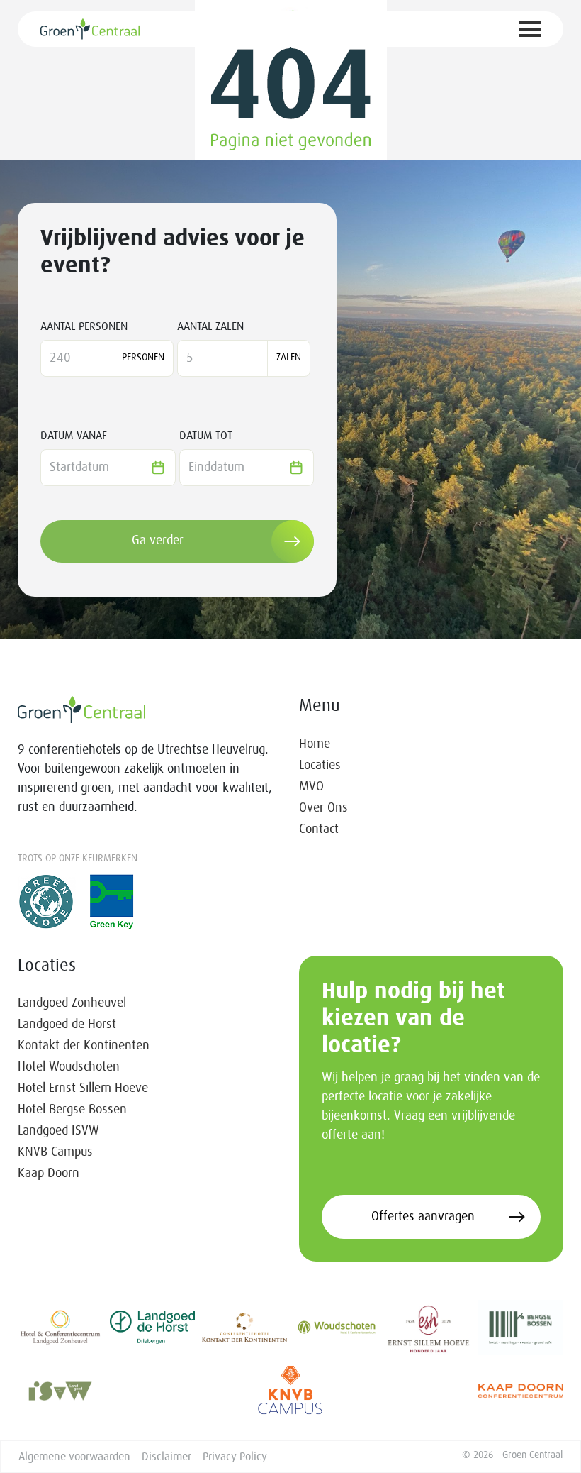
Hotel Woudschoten (69, 1067)
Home (314, 744)
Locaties (320, 765)
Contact (319, 829)
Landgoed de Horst (67, 1024)
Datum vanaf (73, 435)
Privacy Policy (235, 1456)
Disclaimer (166, 1456)
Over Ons (323, 808)
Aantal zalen (210, 326)
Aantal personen (84, 326)
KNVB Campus (55, 1152)
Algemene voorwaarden (74, 1456)
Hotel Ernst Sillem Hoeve (83, 1088)
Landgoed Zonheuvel (72, 1003)
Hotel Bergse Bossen (72, 1109)
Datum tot (205, 435)
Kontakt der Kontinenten (84, 1045)
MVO (311, 786)
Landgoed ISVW (58, 1131)
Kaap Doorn (48, 1173)
